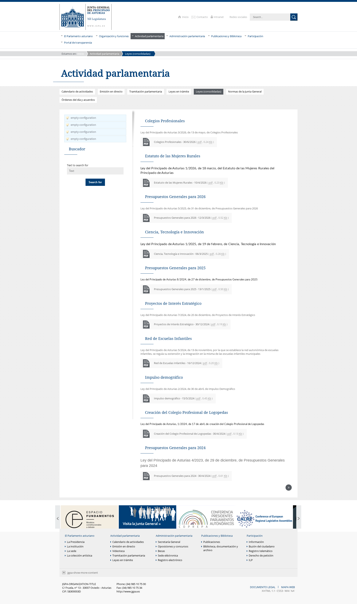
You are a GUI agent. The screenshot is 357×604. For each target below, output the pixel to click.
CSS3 (280, 591)
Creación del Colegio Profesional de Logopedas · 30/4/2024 (199, 433)
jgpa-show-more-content (82, 572)
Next (289, 487)
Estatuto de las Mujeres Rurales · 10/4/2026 (189, 182)
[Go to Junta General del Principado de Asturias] (86, 17)
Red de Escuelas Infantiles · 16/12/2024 (186, 363)
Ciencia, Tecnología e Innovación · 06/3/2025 (190, 254)
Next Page (298, 518)
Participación (255, 536)
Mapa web (288, 587)
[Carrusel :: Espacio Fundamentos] (89, 518)
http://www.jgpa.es (128, 591)
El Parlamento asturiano (79, 536)
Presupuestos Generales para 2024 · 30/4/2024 (191, 476)
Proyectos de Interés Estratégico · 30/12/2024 (190, 324)
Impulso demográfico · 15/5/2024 (183, 398)
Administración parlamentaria (174, 536)
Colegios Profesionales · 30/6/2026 (184, 142)
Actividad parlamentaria (104, 54)
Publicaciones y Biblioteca (217, 536)
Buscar (294, 17)
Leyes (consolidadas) (137, 54)
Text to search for (77, 165)
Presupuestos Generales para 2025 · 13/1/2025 (191, 289)
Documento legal (263, 587)
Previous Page (57, 518)
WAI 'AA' (290, 591)
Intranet (219, 17)
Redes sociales (239, 17)
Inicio (185, 17)
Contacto (202, 17)
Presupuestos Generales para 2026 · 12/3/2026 (191, 218)
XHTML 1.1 (268, 591)
